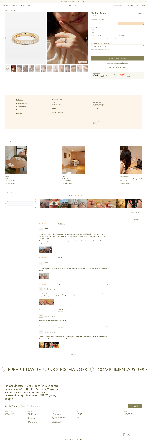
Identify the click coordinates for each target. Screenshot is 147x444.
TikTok (77, 417)
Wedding (14, 5)
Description (19, 113)
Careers (30, 420)
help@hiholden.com (10, 413)
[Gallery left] (6, 38)
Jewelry (22, 5)
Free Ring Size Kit (56, 421)
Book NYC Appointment (67, 183)
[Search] (138, 5)
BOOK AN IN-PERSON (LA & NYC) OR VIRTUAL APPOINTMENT (73, 1)
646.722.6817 (7, 414)
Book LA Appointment (10, 183)
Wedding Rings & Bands (11, 10)
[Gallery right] (86, 38)
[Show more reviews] (73, 354)
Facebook (78, 414)
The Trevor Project (44, 389)
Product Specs (19, 100)
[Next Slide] (141, 203)
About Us (30, 5)
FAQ (53, 413)
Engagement (5, 5)
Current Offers (56, 422)
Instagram (79, 413)
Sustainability (32, 418)
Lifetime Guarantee (57, 414)
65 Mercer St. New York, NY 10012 (13, 416)
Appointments (130, 5)
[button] (20, 200)
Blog (29, 421)
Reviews (30, 417)
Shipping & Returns (21, 106)
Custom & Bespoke (118, 5)
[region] (91, 203)
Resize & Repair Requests (58, 417)
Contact (54, 418)
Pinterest (78, 416)
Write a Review (136, 213)
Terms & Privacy (127, 413)
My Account (55, 420)
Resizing (18, 110)
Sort (134, 218)
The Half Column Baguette (49, 230)
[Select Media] (7, 68)
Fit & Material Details (21, 103)
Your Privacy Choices (129, 414)
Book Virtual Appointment (125, 183)
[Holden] (73, 5)
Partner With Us (32, 422)
